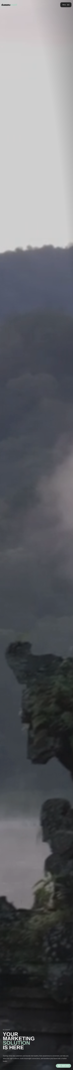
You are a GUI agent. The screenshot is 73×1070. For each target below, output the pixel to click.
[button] (63, 1066)
